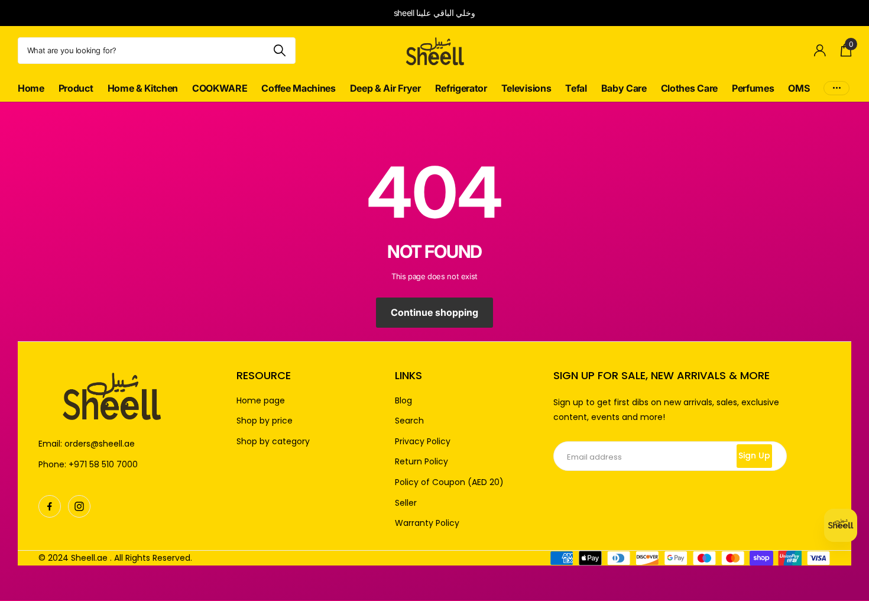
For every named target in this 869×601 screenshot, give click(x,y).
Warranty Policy (427, 523)
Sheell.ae (89, 558)
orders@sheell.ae (99, 444)
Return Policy (421, 461)
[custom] (49, 506)
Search (409, 420)
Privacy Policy (422, 441)
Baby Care (624, 88)
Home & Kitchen (143, 88)
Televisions (526, 88)
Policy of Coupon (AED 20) (449, 482)
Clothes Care (689, 88)
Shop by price (264, 420)
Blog (403, 400)
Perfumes (753, 88)
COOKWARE (219, 88)
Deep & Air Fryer (385, 88)
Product (76, 88)
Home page (260, 400)
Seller (406, 503)
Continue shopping (434, 312)
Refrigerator (461, 88)
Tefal (575, 88)
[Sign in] (820, 50)
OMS (798, 88)
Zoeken (279, 50)
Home (31, 88)
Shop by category (273, 441)
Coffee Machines (298, 88)
